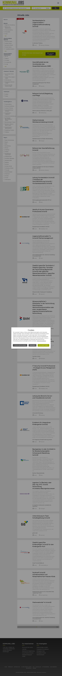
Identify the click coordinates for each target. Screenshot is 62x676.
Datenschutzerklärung (41, 340)
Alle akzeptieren (43, 345)
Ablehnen (32, 345)
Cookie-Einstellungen (20, 345)
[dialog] (31, 338)
